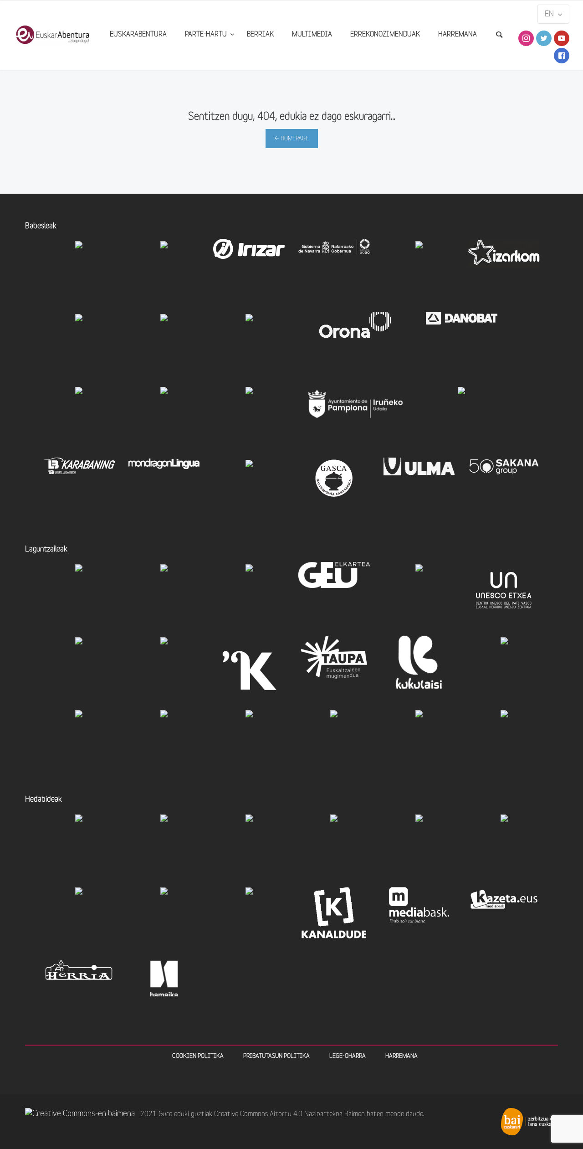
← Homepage (292, 139)
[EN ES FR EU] (553, 14)
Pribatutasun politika (276, 1056)
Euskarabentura (138, 34)
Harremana (457, 34)
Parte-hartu (207, 34)
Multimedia (312, 34)
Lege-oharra (347, 1056)
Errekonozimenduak (385, 34)
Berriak (260, 34)
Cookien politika (198, 1056)
